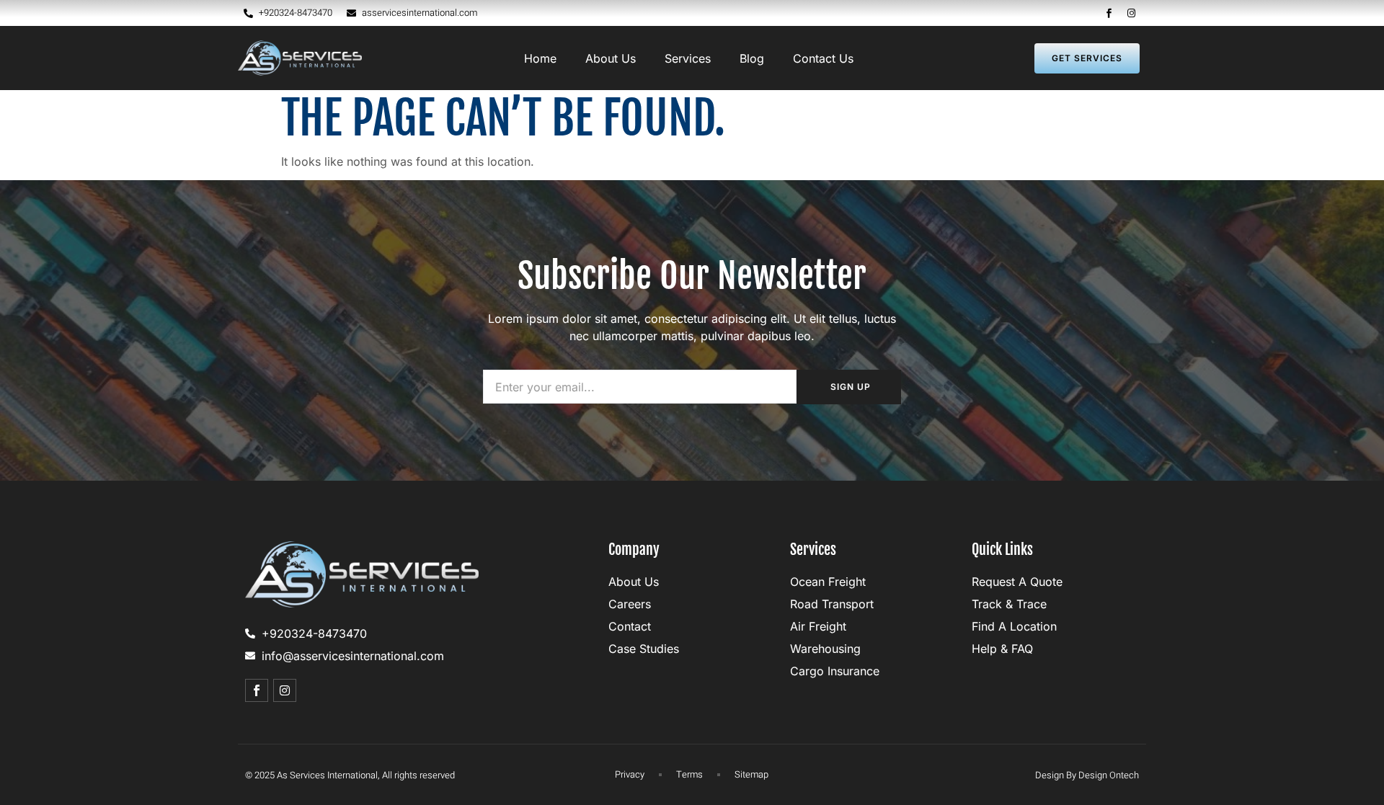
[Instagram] (1131, 13)
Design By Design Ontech (1087, 775)
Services (688, 58)
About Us (610, 58)
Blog (752, 58)
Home (540, 58)
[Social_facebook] (1109, 13)
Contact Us (823, 58)
